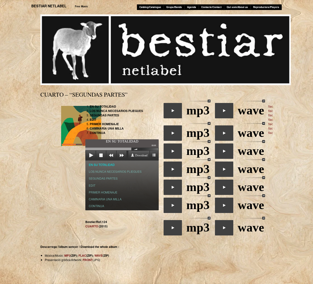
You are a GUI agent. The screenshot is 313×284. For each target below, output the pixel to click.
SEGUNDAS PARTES (103, 178)
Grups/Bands (174, 7)
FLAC (82, 255)
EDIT (92, 185)
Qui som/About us (237, 7)
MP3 (67, 255)
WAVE (98, 255)
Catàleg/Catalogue (150, 7)
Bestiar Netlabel (49, 5)
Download (141, 155)
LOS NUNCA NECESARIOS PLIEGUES (115, 171)
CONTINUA (96, 206)
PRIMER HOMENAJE (103, 192)
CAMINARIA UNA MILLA (105, 199)
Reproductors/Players (266, 7)
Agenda (191, 7)
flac (270, 106)
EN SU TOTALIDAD (102, 164)
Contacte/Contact (211, 7)
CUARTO (91, 226)
